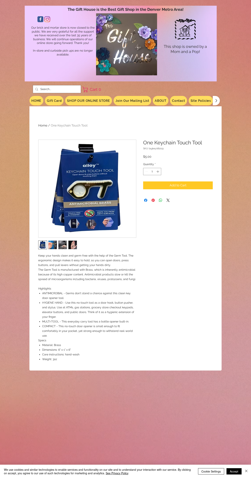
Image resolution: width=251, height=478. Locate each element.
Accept (234, 471)
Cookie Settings (211, 471)
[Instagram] (47, 19)
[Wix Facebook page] (40, 19)
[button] (93, 89)
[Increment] (158, 171)
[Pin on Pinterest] (153, 200)
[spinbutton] (152, 171)
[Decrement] (146, 171)
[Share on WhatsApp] (160, 200)
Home (42, 125)
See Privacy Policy (117, 473)
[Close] (246, 471)
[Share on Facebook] (145, 200)
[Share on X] (168, 200)
